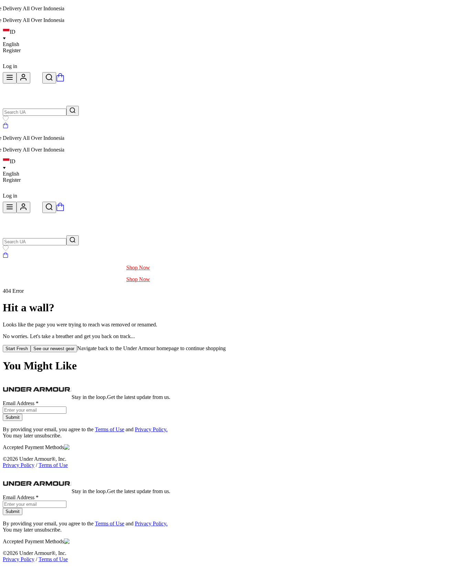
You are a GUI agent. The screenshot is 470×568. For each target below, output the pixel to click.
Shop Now (138, 267)
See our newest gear (53, 348)
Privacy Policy (18, 465)
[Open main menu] (10, 77)
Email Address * (21, 403)
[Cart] (5, 126)
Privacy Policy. (151, 429)
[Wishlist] (6, 119)
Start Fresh (17, 348)
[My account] (23, 77)
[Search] (49, 77)
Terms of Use (109, 429)
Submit (13, 417)
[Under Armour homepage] (36, 79)
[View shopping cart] (60, 79)
